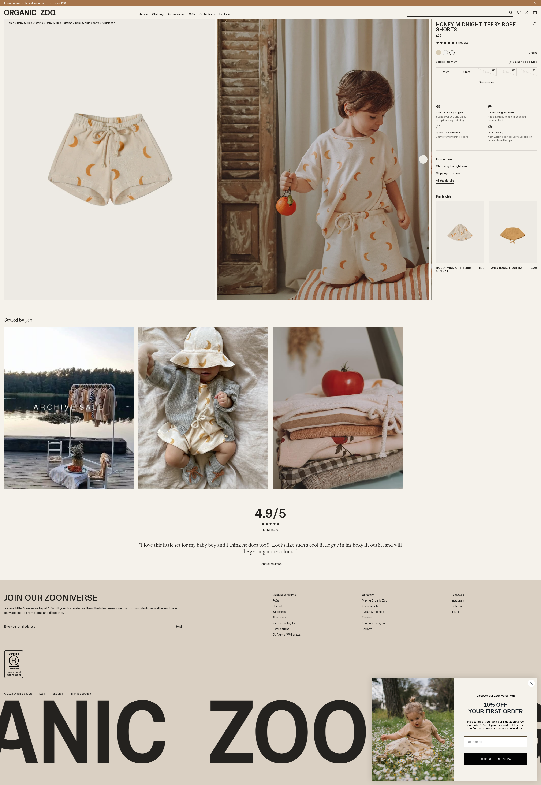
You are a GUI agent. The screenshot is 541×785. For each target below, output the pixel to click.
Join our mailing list (284, 623)
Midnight (107, 23)
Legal (42, 693)
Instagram (458, 600)
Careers (367, 617)
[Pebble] (439, 52)
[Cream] (445, 52)
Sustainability (370, 606)
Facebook (458, 595)
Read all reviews (270, 563)
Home (10, 23)
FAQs (276, 600)
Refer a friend (281, 629)
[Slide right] (423, 159)
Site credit (58, 693)
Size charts (279, 617)
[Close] (535, 3)
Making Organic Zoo (374, 600)
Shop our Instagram (374, 623)
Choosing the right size (451, 166)
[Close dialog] (531, 683)
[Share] (535, 23)
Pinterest (457, 606)
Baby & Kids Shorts (87, 23)
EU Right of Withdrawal (287, 634)
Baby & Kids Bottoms (59, 23)
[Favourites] (519, 12)
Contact (277, 606)
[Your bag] (535, 12)
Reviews (367, 629)
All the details (445, 180)
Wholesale (279, 612)
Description (444, 159)
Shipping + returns (448, 173)
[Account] (527, 12)
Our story (368, 595)
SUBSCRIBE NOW (496, 758)
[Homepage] (71, 12)
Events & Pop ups (373, 612)
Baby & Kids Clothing (30, 23)
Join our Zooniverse (16, 3)
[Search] (460, 12)
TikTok (456, 612)
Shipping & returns (284, 595)
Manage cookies (81, 693)
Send (178, 626)
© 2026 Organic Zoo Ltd (18, 693)
